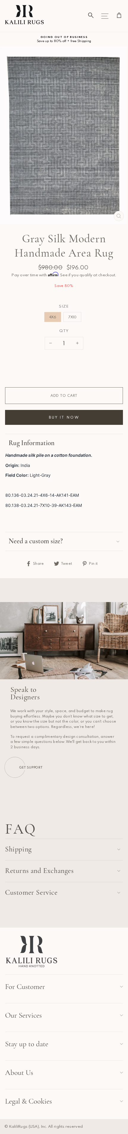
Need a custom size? (36, 541)
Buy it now (64, 417)
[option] (64, 39)
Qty (63, 330)
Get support (31, 767)
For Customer (25, 986)
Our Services (23, 1015)
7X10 (72, 316)
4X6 (53, 316)
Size (64, 306)
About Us (19, 1072)
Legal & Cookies (28, 1101)
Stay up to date (26, 1043)
